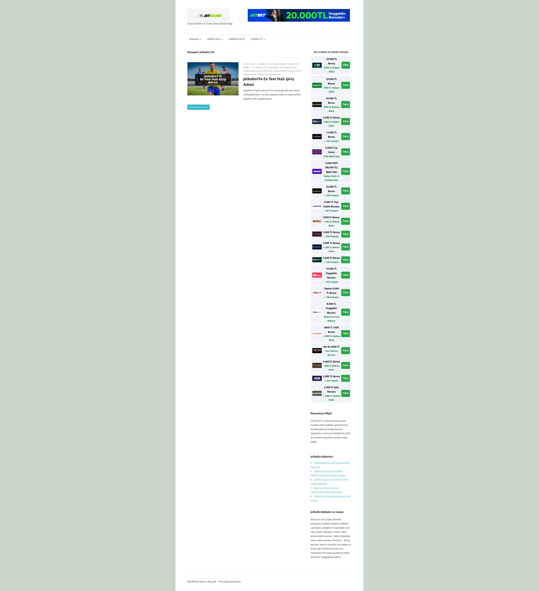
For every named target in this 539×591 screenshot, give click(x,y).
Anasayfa (194, 39)
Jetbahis (282, 63)
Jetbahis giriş (273, 67)
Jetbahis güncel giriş (288, 67)
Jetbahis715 (263, 74)
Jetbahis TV (256, 39)
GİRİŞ (346, 65)
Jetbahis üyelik (250, 74)
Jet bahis (274, 63)
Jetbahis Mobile (280, 70)
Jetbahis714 (264, 63)
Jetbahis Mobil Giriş (264, 70)
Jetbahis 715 (248, 67)
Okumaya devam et (197, 107)
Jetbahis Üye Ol (236, 39)
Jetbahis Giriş (214, 39)
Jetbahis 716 (260, 67)
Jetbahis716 (275, 74)
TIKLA (346, 85)
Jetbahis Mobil (249, 70)
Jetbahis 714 (293, 63)
